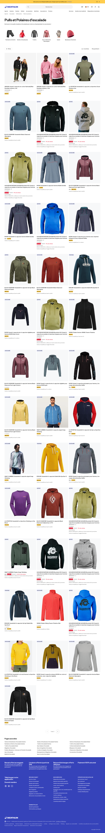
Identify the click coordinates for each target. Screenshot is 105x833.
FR (88, 6)
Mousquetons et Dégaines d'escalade (46, 752)
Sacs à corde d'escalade (43, 754)
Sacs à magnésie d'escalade (44, 748)
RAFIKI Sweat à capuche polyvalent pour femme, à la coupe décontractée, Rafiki (84, 384)
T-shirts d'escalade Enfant (11, 746)
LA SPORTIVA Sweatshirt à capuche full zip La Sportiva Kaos (84, 430)
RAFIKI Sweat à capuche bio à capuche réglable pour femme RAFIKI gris (52, 384)
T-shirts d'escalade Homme (44, 743)
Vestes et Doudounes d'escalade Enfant (80, 741)
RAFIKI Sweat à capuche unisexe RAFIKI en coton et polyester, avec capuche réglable (52, 675)
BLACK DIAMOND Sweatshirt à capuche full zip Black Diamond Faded (20, 288)
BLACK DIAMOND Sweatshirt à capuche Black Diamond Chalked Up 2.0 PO (50, 522)
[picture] (20, 68)
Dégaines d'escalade (10, 748)
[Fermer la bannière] (99, 2)
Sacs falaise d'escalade (43, 746)
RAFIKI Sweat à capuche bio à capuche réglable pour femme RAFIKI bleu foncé (20, 333)
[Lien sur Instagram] (12, 786)
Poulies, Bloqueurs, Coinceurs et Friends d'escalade (18, 750)
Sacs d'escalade (9, 752)
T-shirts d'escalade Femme (77, 743)
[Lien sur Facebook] (6, 786)
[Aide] (92, 7)
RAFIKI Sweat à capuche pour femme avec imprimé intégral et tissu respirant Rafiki (84, 237)
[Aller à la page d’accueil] (11, 7)
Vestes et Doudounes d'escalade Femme (47, 741)
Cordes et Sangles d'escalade (44, 750)
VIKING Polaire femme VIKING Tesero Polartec (82, 332)
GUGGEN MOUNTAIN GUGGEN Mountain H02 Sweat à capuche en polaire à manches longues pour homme (52, 135)
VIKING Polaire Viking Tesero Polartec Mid (48, 623)
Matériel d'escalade (10, 754)
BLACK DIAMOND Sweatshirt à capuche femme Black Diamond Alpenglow (84, 675)
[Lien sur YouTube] (9, 786)
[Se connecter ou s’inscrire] (95, 7)
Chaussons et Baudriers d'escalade (79, 750)
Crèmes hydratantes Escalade (77, 746)
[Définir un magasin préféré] (82, 7)
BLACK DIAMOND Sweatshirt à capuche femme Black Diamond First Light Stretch (84, 186)
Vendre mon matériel (80, 11)
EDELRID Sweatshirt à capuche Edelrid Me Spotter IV (84, 287)
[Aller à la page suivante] (57, 731)
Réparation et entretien (94, 11)
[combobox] (96, 49)
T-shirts (34, 39)
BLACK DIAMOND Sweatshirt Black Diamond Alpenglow (17, 135)
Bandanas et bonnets (70, 39)
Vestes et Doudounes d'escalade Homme (15, 741)
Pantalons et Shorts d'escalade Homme (15, 743)
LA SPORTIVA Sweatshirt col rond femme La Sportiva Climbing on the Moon (20, 675)
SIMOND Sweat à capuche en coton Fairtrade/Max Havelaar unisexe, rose (51, 87)
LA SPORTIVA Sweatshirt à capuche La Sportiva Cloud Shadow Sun (84, 87)
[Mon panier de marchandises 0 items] (98, 7)
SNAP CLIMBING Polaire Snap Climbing (15, 572)
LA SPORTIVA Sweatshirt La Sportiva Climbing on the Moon (20, 522)
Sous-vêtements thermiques (46, 40)
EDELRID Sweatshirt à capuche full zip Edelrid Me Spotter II (19, 624)
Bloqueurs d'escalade (75, 748)
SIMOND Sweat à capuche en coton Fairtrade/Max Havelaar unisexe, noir (19, 87)
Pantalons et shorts (10, 39)
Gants (58, 39)
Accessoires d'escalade (76, 752)
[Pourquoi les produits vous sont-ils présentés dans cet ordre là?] (82, 49)
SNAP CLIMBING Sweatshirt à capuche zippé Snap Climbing (51, 430)
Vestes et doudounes (22, 39)
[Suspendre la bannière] (97, 2)
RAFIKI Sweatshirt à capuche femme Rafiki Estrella (51, 185)
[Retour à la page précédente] (47, 731)
